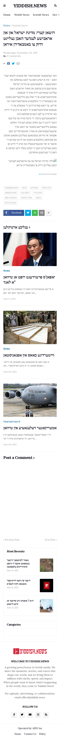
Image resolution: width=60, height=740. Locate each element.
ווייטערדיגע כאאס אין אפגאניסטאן (28, 355)
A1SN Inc (37, 728)
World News (21, 14)
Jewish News (41, 14)
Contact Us (30, 733)
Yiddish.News (30, 6)
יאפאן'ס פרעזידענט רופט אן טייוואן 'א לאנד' (29, 279)
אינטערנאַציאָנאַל (19, 25)
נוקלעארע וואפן (11, 197)
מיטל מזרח (38, 192)
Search (55, 5)
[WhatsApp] (35, 213)
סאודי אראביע (26, 197)
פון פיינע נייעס (10, 202)
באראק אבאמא (10, 192)
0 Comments (13, 56)
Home (7, 14)
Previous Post (12, 539)
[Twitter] (13, 63)
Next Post (50, 539)
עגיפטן (38, 197)
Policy (42, 733)
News (6, 270)
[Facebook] (8, 63)
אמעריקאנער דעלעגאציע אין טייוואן (29, 427)
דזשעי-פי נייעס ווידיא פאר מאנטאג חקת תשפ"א (18, 582)
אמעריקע (34, 187)
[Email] (18, 63)
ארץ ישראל (46, 187)
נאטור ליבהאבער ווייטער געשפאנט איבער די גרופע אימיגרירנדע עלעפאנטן (18, 563)
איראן (24, 187)
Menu (4, 5)
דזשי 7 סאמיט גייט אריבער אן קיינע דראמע (20, 602)
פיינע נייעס (42, 174)
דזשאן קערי (25, 192)
